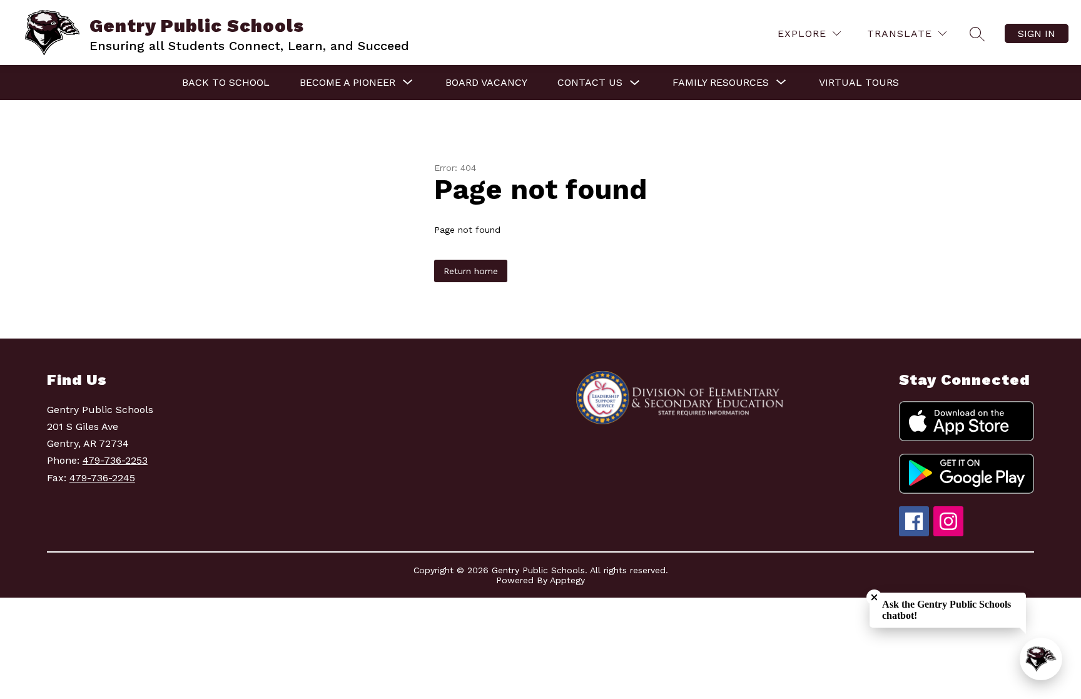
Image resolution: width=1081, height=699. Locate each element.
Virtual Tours (859, 82)
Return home (471, 271)
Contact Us (589, 82)
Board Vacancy (486, 82)
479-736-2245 (102, 478)
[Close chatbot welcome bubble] (874, 597)
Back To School (226, 82)
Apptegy (567, 580)
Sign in (1036, 33)
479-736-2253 (115, 460)
